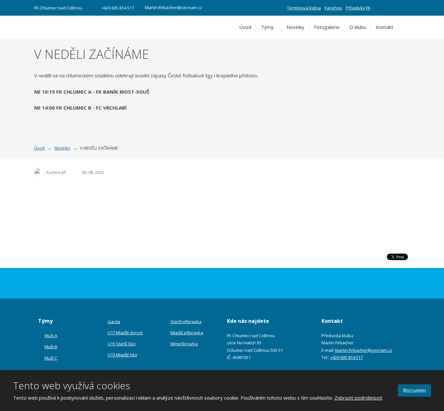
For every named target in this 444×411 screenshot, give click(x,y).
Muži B (51, 347)
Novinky (295, 27)
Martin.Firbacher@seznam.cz (363, 350)
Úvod (245, 27)
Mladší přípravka (186, 333)
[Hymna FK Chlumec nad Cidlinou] (398, 8)
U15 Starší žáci (122, 344)
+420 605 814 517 (346, 357)
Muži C (51, 358)
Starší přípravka (186, 322)
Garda (114, 322)
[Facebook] (389, 8)
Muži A (51, 335)
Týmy (267, 27)
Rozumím (414, 390)
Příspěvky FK (358, 8)
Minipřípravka (184, 344)
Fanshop (333, 8)
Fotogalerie (327, 27)
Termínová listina (304, 8)
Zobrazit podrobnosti (358, 397)
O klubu (357, 27)
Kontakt (384, 27)
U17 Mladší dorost (125, 333)
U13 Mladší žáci (122, 355)
